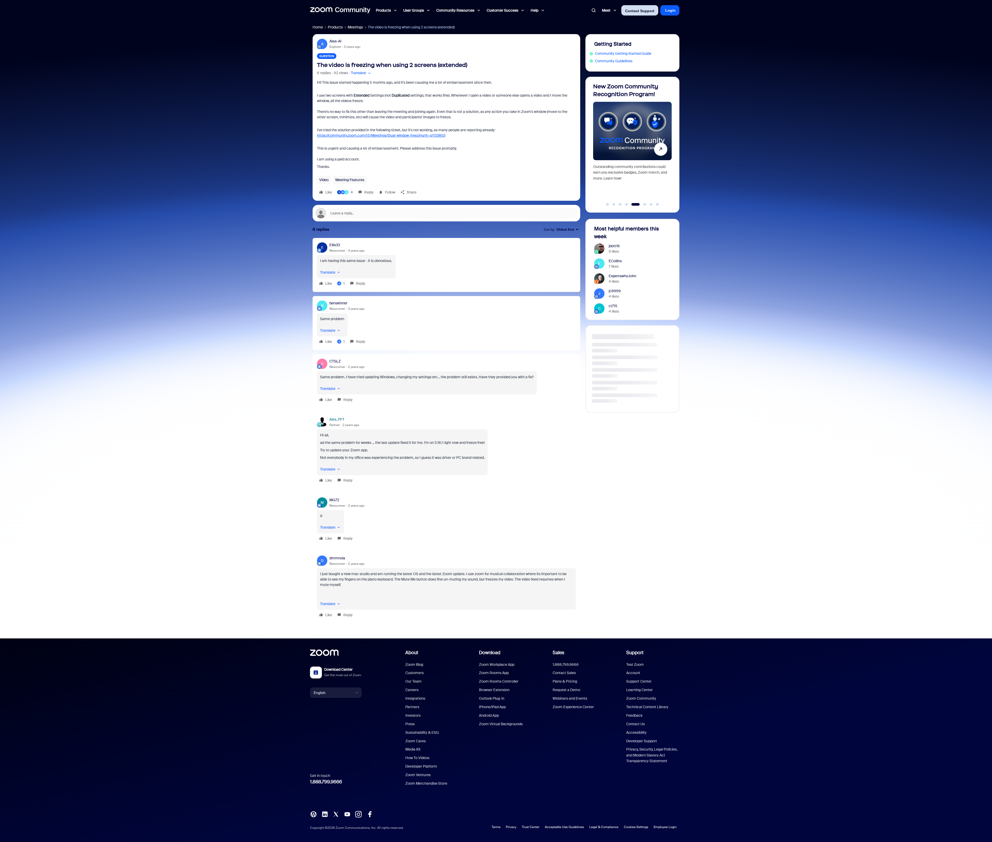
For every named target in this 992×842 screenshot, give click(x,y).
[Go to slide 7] (648, 204)
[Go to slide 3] (620, 204)
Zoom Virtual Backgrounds (501, 724)
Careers (412, 689)
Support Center (639, 681)
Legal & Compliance (603, 827)
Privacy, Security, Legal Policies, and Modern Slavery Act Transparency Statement (651, 755)
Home (318, 27)
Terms (496, 827)
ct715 (613, 306)
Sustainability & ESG (422, 732)
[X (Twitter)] (335, 814)
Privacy (511, 827)
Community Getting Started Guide (623, 53)
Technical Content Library (647, 707)
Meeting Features (349, 179)
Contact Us (635, 724)
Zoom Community (641, 698)
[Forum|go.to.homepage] (340, 10)
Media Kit (413, 749)
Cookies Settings (636, 827)
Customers (414, 672)
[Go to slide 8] (657, 204)
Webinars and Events (570, 698)
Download (489, 653)
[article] (446, 265)
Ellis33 (334, 245)
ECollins (615, 261)
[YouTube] (347, 814)
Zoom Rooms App (494, 672)
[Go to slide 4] (626, 204)
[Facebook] (369, 814)
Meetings (355, 27)
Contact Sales (564, 672)
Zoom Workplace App (496, 664)
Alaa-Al (335, 41)
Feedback (634, 715)
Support (635, 653)
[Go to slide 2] (613, 204)
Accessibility (636, 732)
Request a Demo (566, 689)
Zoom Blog (414, 664)
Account (633, 672)
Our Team (413, 681)
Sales (558, 653)
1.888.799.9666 (326, 782)
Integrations (415, 698)
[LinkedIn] (324, 814)
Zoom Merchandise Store (426, 783)
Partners (412, 707)
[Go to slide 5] (633, 204)
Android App (489, 715)
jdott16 (614, 246)
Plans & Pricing (565, 681)
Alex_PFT (336, 419)
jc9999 (615, 291)
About (411, 653)
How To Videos (417, 757)
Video (324, 179)
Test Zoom (635, 664)
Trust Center (530, 827)
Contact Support (639, 11)
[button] (361, 73)
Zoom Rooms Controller (498, 681)
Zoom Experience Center (573, 707)
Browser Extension (494, 689)
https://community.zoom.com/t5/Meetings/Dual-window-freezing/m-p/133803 (381, 135)
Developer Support (641, 741)
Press (410, 724)
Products (335, 27)
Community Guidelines (613, 61)
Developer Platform (421, 766)
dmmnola (337, 558)
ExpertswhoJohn (622, 276)
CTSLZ (335, 361)
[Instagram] (358, 814)
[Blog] (313, 814)
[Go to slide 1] (607, 204)
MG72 (334, 500)
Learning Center (639, 689)
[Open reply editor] (446, 213)
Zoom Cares (415, 741)
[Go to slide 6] (639, 204)
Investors (413, 715)
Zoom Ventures (418, 775)
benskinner (338, 303)
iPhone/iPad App (492, 707)
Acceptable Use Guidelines (564, 827)
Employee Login (665, 827)
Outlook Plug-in (491, 698)
